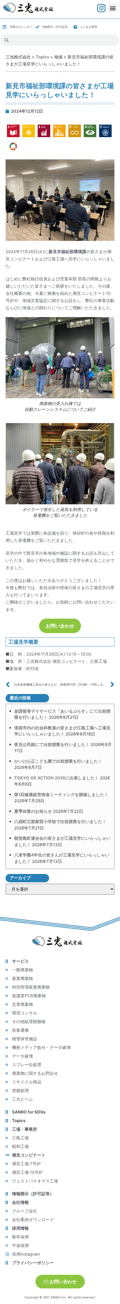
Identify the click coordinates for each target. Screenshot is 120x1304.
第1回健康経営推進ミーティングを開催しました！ (61, 794)
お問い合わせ (60, 626)
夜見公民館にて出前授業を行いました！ (52, 744)
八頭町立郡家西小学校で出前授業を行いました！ (60, 821)
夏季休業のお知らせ (33, 811)
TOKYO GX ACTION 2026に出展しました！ (56, 778)
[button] (112, 8)
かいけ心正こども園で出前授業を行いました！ (58, 761)
